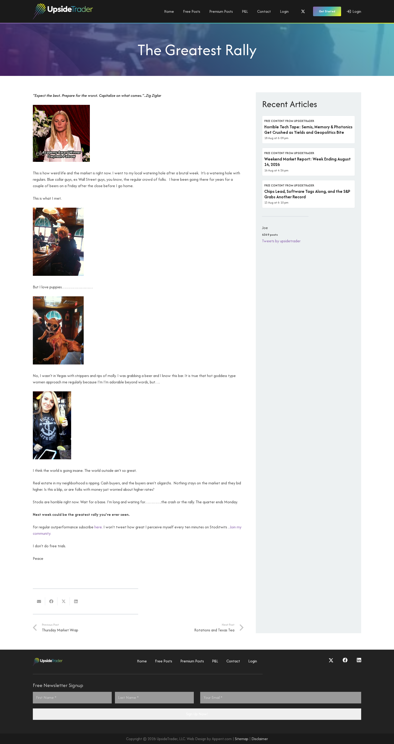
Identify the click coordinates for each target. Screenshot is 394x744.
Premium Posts (192, 661)
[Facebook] (345, 660)
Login (252, 661)
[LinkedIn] (359, 660)
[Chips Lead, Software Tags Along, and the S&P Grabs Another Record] (308, 194)
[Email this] (39, 601)
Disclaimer (259, 738)
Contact (233, 661)
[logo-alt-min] (63, 11)
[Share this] (51, 601)
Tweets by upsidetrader (281, 241)
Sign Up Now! (197, 714)
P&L (215, 661)
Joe (265, 227)
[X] (303, 11)
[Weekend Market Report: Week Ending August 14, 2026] (308, 162)
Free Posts (163, 661)
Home (142, 661)
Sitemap (241, 738)
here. (98, 527)
